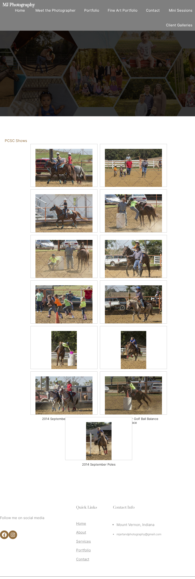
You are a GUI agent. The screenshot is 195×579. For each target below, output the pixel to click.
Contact (82, 559)
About (81, 532)
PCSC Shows (16, 140)
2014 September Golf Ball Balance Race (133, 419)
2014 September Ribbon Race (64, 419)
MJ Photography (19, 5)
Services (83, 541)
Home (81, 523)
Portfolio (83, 550)
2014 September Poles (99, 464)
